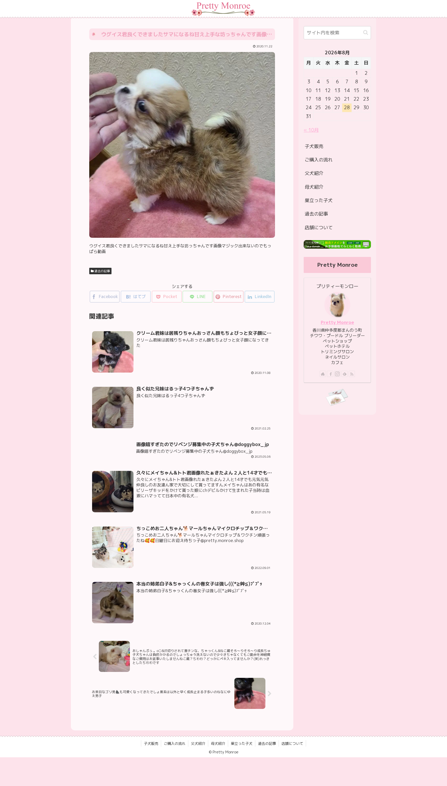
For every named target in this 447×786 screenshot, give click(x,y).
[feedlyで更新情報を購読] (344, 374)
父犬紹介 (314, 173)
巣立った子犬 (319, 200)
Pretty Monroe (337, 322)
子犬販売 (314, 146)
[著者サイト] (323, 374)
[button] (365, 32)
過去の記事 (102, 271)
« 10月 (311, 130)
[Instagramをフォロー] (337, 374)
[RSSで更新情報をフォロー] (352, 374)
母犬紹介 (314, 187)
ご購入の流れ (319, 160)
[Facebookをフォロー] (330, 374)
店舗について (319, 227)
